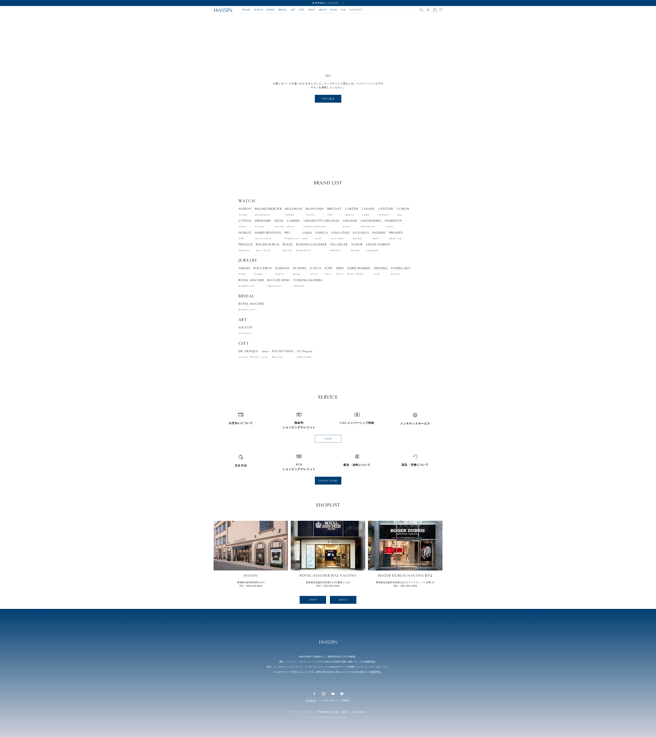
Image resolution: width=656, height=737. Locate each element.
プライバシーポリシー (302, 711)
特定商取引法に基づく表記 (333, 711)
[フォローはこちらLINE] (342, 693)
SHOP (311, 10)
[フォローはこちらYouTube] (333, 693)
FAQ (343, 10)
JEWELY (270, 10)
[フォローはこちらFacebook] (314, 693)
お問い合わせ (359, 711)
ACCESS (311, 700)
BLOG (334, 10)
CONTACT (356, 10)
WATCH (258, 10)
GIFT (302, 10)
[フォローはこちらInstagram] (324, 693)
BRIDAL (282, 10)
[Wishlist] (440, 9)
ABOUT (322, 10)
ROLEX (247, 10)
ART (293, 10)
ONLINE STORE (328, 480)
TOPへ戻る (328, 98)
